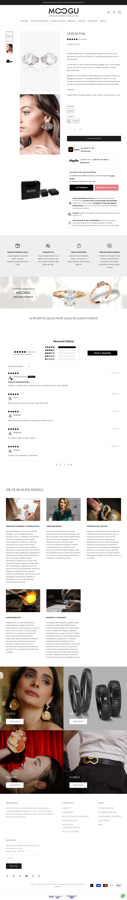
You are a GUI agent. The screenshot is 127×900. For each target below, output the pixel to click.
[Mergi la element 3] (9, 61)
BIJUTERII (24, 21)
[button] (72, 39)
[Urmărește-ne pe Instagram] (13, 876)
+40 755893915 (81, 188)
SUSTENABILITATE (70, 820)
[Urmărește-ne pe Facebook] (7, 876)
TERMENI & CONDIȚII (107, 812)
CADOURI (81, 21)
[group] (63, 292)
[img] (13, 373)
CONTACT (66, 808)
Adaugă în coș (94, 138)
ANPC (100, 824)
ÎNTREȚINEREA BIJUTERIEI (109, 816)
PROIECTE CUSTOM (58, 21)
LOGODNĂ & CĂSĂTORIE (39, 21)
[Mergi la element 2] (9, 49)
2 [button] (60, 464)
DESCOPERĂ (15, 721)
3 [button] (64, 464)
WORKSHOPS (92, 21)
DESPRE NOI (67, 812)
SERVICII (103, 21)
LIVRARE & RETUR (106, 808)
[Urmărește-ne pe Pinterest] (20, 876)
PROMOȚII (71, 21)
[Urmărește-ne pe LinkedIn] (39, 876)
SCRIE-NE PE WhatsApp (106, 188)
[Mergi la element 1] (9, 36)
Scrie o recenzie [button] (102, 353)
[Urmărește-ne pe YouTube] (26, 876)
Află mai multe (85, 151)
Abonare (14, 866)
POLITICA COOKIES (70, 831)
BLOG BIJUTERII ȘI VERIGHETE (75, 816)
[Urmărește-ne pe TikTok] (33, 876)
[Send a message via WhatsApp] (123, 896)
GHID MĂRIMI (104, 820)
